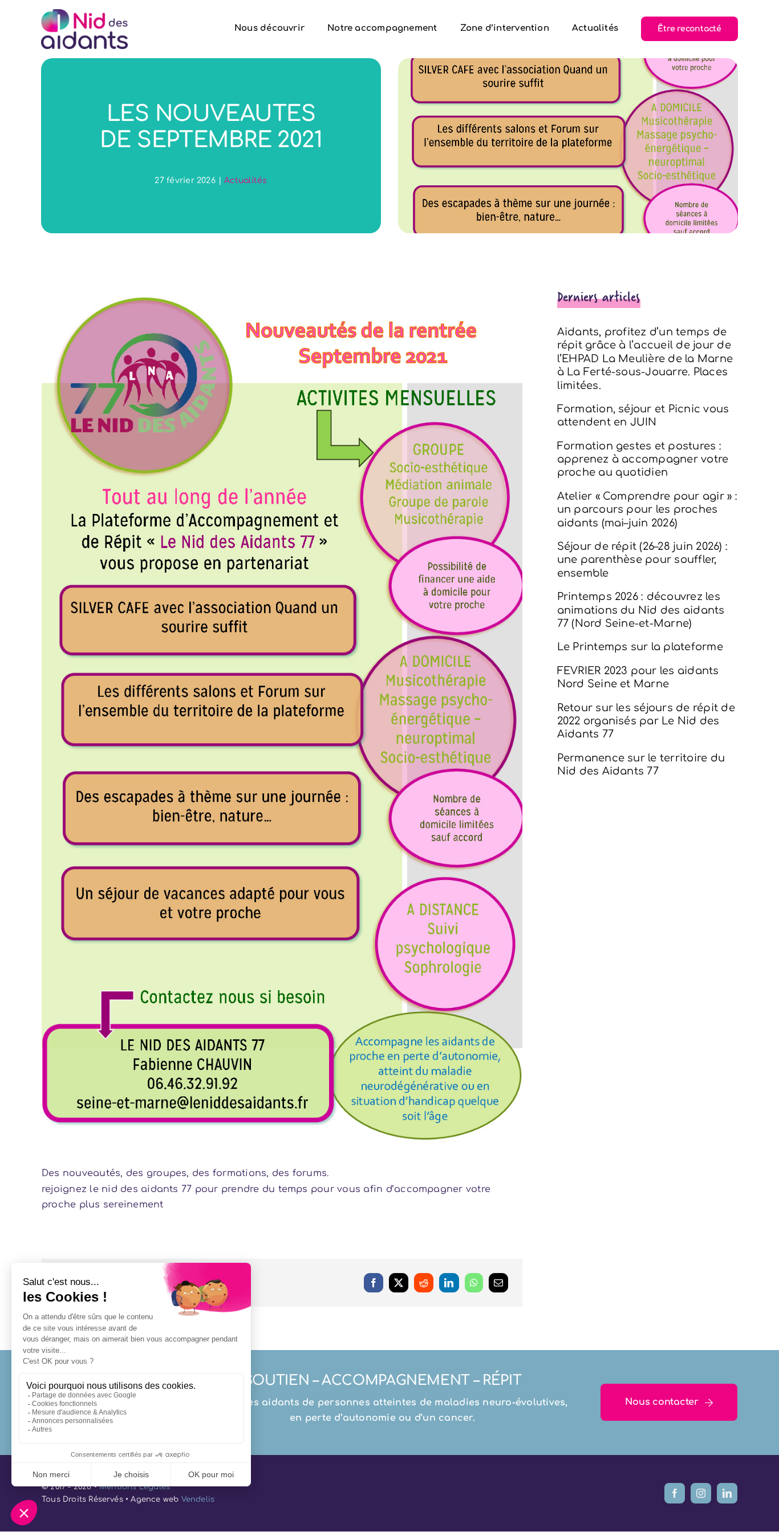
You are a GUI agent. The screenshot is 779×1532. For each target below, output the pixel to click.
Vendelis (198, 1499)
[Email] (498, 1282)
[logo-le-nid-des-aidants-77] (84, 14)
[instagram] (701, 1493)
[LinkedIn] (448, 1282)
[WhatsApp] (474, 1282)
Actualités (245, 180)
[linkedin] (727, 1493)
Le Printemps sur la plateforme (640, 646)
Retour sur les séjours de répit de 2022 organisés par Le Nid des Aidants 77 (646, 721)
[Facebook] (373, 1282)
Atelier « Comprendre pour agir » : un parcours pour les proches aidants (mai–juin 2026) (647, 510)
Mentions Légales (134, 1487)
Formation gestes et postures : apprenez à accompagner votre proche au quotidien (643, 459)
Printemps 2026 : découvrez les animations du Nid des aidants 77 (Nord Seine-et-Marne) (641, 610)
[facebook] (674, 1493)
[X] (398, 1282)
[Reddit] (423, 1282)
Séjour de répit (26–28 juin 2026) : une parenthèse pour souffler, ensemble (642, 560)
